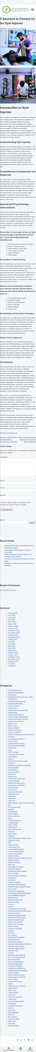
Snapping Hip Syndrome (16, 955)
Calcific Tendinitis (14, 732)
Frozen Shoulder (14, 781)
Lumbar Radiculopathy (16, 849)
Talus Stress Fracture (15, 981)
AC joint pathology (14, 690)
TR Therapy (12, 1003)
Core (10, 750)
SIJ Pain (11, 953)
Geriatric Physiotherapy (16, 783)
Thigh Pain (11, 995)
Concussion (12, 748)
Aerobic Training (14, 706)
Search (2, 520)
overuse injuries (5, 149)
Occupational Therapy (16, 867)
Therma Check (13, 992)
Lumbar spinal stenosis (16, 851)
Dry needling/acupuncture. (17, 298)
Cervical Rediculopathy (16, 743)
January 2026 (13, 628)
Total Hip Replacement (16, 1001)
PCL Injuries (12, 889)
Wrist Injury (12, 1021)
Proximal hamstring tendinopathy (19, 911)
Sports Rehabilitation (15, 964)
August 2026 (12, 613)
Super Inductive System (16, 975)
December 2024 (13, 657)
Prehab (10, 906)
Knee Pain (11, 831)
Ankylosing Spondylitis (16, 714)
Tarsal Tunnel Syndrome (16, 986)
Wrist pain (11, 1023)
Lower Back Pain (14, 847)
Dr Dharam (23, 28)
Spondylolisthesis (14, 959)
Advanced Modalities (15, 703)
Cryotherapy (12, 756)
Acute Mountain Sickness (17, 701)
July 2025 (11, 641)
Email (2, 488)
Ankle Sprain (12, 712)
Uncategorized (12, 433)
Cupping (11, 759)
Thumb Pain (12, 999)
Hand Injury (12, 796)
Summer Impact (13, 973)
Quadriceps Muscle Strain (17, 915)
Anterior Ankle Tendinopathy (18, 717)
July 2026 (11, 615)
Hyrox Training (13, 814)
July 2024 (11, 663)
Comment (4, 457)
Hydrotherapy (13, 812)
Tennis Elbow (12, 988)
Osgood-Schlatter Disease (17, 871)
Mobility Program (14, 862)
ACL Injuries (12, 695)
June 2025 (12, 644)
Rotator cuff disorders (16, 924)
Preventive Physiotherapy (17, 909)
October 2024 (13, 661)
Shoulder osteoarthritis (16, 948)
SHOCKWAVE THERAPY (16, 937)
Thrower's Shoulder (15, 997)
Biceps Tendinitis (14, 728)
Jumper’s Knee (13, 823)
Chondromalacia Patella (16, 745)
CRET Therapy (13, 752)
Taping (10, 984)
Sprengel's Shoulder (15, 966)
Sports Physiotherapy (15, 961)
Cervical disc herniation (16, 739)
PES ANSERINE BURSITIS (17, 895)
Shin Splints (12, 935)
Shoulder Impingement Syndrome (19, 944)
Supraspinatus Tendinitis (16, 977)
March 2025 (12, 650)
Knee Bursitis (12, 827)
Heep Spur (12, 800)
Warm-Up (11, 1014)
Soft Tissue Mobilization (16, 957)
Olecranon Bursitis (14, 869)
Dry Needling (12, 770)
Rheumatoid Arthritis (15, 922)
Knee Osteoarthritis (15, 829)
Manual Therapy (13, 856)
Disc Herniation (13, 767)
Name (2, 480)
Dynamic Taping (13, 772)
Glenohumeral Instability (16, 785)
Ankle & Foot (12, 708)
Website (3, 495)
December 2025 (13, 630)
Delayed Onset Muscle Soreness (19, 765)
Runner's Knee (13, 926)
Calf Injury (11, 737)
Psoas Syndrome (14, 913)
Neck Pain (11, 864)
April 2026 (12, 621)
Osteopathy (12, 878)
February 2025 (13, 652)
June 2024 (12, 666)
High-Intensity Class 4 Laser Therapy (21, 803)
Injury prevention (14, 816)
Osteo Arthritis (13, 873)
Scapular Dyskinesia (15, 928)
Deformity (11, 763)
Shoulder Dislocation (15, 942)
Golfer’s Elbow (13, 787)
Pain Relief (11, 880)
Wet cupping (12, 1017)
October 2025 (13, 635)
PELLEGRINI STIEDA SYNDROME (19, 893)
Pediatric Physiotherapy (16, 891)
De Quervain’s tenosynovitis (17, 761)
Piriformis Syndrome (15, 900)
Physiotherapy (13, 898)
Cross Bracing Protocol (16, 754)
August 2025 (12, 639)
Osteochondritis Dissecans (17, 875)
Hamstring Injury (14, 794)
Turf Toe (11, 1008)
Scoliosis (11, 933)
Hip (9, 805)
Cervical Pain (12, 741)
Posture (10, 904)
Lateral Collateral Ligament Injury (19, 838)
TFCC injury (12, 990)
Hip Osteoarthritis (14, 807)
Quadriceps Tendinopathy (17, 917)
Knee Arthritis (13, 825)
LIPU (9, 842)
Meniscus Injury (13, 860)
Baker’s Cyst (12, 723)
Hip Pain (11, 809)
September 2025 (14, 637)
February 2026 (13, 626)
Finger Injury (12, 776)
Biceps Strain (12, 726)
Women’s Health (13, 1019)
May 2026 (11, 619)
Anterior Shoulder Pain (16, 721)
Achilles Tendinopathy (15, 692)
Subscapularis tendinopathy (18, 970)
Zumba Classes (13, 1025)
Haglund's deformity (15, 792)
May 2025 (11, 646)
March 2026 (12, 624)
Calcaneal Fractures (15, 730)
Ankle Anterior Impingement (18, 710)
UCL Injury (11, 1010)
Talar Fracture (13, 979)
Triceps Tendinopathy (15, 1006)
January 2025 (13, 655)
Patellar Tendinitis (14, 882)
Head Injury (12, 798)
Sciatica (11, 931)
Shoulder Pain (13, 950)
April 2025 (12, 648)
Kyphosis (11, 836)
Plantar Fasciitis (13, 902)
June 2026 (12, 617)
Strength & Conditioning (16, 968)
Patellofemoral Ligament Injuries (19, 887)
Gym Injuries (12, 789)
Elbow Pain (12, 774)
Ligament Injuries (14, 840)
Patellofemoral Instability (16, 884)
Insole (10, 818)
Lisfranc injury (13, 845)
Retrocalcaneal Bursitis (16, 920)
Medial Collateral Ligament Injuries (20, 858)
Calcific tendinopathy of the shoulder (21, 734)
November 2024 (14, 659)
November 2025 (14, 633)
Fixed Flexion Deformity (16, 778)
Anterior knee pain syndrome (18, 719)
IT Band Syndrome (14, 820)
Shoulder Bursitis (14, 939)
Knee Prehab (12, 834)
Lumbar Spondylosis (15, 853)
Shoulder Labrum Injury (16, 946)
